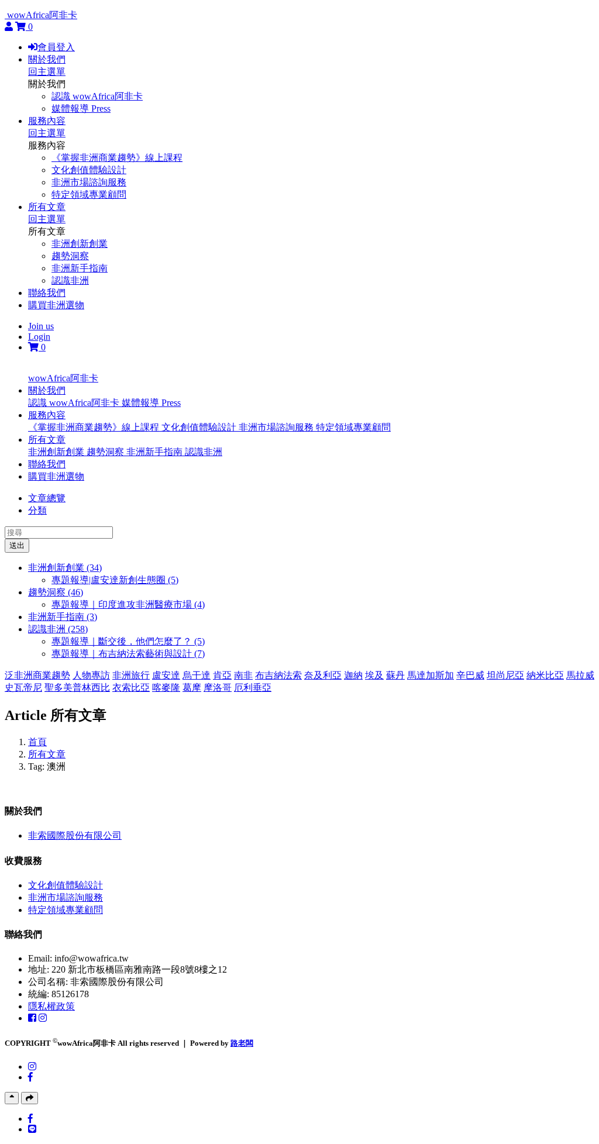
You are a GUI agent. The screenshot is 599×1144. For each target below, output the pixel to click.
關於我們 (47, 59)
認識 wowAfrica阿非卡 (97, 96)
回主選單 (47, 72)
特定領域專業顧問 (88, 194)
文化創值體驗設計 (88, 170)
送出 (17, 545)
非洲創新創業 (79, 244)
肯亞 (222, 675)
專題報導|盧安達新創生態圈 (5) (114, 580)
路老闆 (241, 1043)
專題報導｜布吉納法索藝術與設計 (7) (128, 654)
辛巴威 (470, 675)
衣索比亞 (131, 687)
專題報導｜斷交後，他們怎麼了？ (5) (128, 641)
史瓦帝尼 (23, 687)
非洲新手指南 (79, 268)
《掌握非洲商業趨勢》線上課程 (117, 158)
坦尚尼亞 (505, 675)
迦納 (353, 675)
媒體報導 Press (81, 108)
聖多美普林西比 (77, 687)
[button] (47, 390)
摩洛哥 (218, 687)
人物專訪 (91, 675)
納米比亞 (545, 675)
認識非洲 (70, 280)
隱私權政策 (51, 1006)
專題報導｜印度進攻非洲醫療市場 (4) (128, 604)
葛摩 (192, 687)
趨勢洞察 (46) (55, 592)
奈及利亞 (323, 675)
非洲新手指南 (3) (62, 617)
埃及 (374, 675)
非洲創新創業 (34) (65, 568)
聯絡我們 (47, 293)
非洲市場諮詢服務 (88, 182)
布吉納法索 (278, 675)
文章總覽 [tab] (47, 498)
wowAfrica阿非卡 (42, 15)
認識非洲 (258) (58, 629)
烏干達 (197, 675)
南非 (243, 675)
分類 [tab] (37, 510)
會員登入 (56, 47)
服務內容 (47, 121)
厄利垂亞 (252, 687)
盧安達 (166, 675)
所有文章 (47, 207)
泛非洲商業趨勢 (37, 675)
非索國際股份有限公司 (75, 835)
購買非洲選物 (56, 305)
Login (39, 337)
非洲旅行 (131, 675)
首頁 (37, 742)
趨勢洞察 (70, 256)
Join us (41, 326)
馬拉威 (580, 675)
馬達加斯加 (430, 675)
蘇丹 (395, 675)
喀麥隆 (166, 687)
